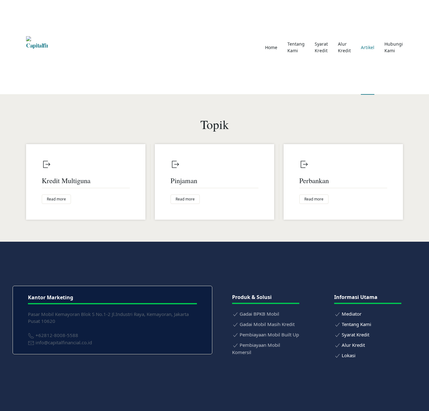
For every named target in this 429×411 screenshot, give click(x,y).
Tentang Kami (296, 47)
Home (271, 47)
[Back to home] (37, 47)
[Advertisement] (156, 47)
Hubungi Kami (393, 47)
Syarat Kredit (321, 47)
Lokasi (349, 355)
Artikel (367, 47)
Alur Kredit (344, 47)
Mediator (351, 314)
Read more (56, 199)
